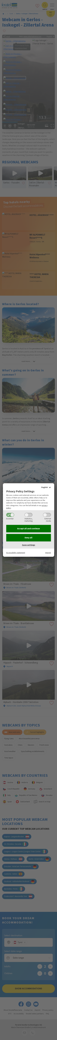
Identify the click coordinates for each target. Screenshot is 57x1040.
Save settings (28, 545)
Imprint (48, 552)
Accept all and (28, 528)
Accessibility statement (15, 552)
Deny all (28, 537)
